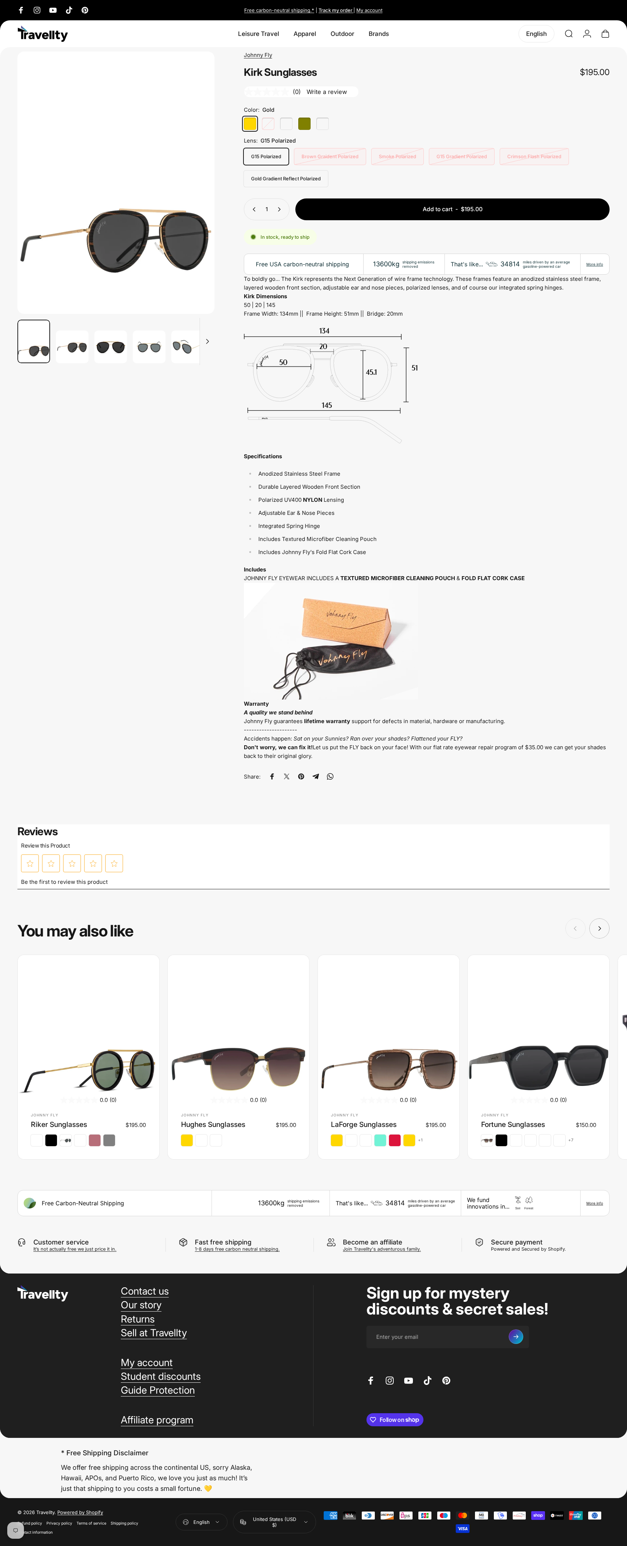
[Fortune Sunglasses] (538, 1025)
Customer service (61, 1242)
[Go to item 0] (33, 341)
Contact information (35, 1532)
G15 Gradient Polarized (462, 156)
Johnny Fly (258, 55)
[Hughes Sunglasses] (238, 1025)
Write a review (327, 91)
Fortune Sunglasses (513, 1124)
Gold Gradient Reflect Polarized (286, 178)
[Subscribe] (516, 1336)
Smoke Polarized (397, 156)
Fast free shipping (223, 1242)
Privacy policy (59, 1523)
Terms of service (91, 1523)
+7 (571, 1140)
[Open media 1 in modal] (115, 183)
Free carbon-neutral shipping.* (279, 10)
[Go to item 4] (149, 347)
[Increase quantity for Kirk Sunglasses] (280, 209)
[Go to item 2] (72, 347)
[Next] (195, 198)
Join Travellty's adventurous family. (382, 1249)
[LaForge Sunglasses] (388, 1025)
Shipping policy (124, 1523)
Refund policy (29, 1523)
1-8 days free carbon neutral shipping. (237, 1249)
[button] (30, 863)
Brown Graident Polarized (330, 156)
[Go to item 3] (110, 347)
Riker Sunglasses (59, 1124)
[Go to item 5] (187, 347)
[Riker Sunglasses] (88, 1025)
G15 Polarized (266, 156)
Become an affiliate (372, 1242)
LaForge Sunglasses (364, 1124)
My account (369, 10)
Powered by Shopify (80, 1512)
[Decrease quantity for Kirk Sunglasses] (252, 209)
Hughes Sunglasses (213, 1124)
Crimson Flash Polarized (534, 156)
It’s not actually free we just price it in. (74, 1249)
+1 (420, 1140)
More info (594, 264)
